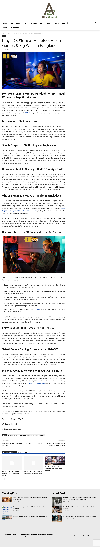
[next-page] (6, 479)
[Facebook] (66, 535)
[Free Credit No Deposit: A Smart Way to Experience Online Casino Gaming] (55, 460)
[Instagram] (70, 535)
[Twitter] (83, 535)
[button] (95, 23)
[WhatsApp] (88, 535)
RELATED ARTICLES (9, 452)
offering (37, 309)
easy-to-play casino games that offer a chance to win (22, 435)
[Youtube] (92, 535)
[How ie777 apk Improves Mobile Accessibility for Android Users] (33, 463)
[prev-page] (3, 479)
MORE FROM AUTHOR (24, 452)
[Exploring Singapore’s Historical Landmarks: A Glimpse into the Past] (7, 517)
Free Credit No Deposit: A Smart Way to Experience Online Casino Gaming (54, 468)
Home (4, 33)
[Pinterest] (79, 535)
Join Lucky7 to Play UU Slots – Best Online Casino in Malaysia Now (51, 444)
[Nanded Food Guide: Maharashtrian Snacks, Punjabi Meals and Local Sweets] (7, 499)
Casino (9, 33)
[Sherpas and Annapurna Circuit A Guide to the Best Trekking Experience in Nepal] (7, 513)
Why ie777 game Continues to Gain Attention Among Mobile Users (10, 473)
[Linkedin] (74, 535)
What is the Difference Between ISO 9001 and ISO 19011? (16, 444)
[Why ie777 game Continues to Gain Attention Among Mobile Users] (12, 463)
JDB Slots (41, 435)
